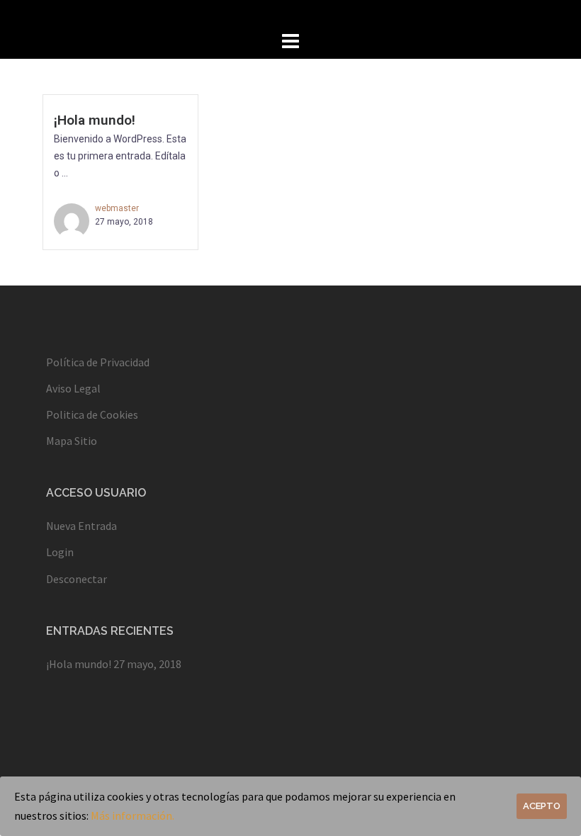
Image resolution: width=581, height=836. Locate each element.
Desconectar (76, 579)
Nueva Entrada (81, 526)
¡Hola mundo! (94, 120)
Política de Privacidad (98, 362)
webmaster (117, 208)
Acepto (541, 806)
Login (60, 552)
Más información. (132, 815)
